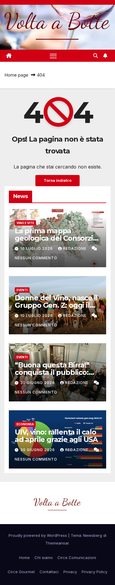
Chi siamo (43, 557)
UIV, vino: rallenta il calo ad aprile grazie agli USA (56, 436)
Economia (25, 424)
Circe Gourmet (21, 571)
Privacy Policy (94, 571)
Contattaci (49, 571)
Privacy (70, 571)
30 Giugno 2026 (38, 382)
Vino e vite (25, 223)
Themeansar (57, 543)
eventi (22, 290)
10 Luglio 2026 (37, 248)
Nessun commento (36, 258)
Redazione (75, 248)
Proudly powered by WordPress (38, 535)
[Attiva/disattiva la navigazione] (53, 56)
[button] (95, 56)
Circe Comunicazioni (77, 557)
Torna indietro (57, 180)
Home (24, 557)
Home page (16, 75)
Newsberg (92, 535)
